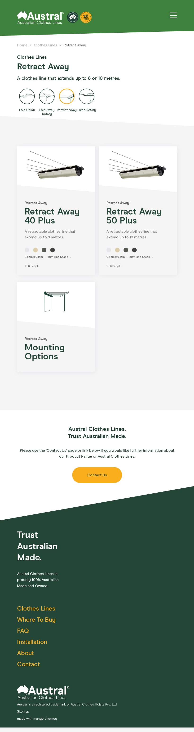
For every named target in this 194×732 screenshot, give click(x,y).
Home (22, 45)
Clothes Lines (46, 45)
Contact (28, 664)
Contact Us (97, 475)
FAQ (23, 630)
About (25, 653)
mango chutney (45, 719)
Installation (32, 642)
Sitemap (23, 712)
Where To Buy (36, 619)
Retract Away (75, 45)
